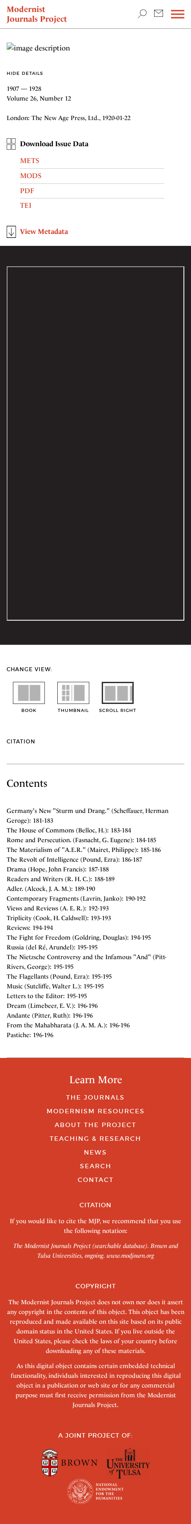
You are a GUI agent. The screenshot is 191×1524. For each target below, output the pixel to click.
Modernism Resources (96, 1111)
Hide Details (25, 73)
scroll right (117, 710)
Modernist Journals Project (37, 13)
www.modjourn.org (130, 1255)
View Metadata (44, 231)
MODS (30, 175)
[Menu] (177, 14)
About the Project (95, 1125)
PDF (27, 191)
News (95, 1152)
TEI (26, 205)
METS (29, 160)
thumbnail (73, 710)
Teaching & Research (95, 1139)
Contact (96, 1180)
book (28, 710)
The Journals (95, 1097)
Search (95, 1166)
